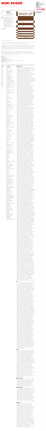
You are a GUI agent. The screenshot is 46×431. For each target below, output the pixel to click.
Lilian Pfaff (19, 176)
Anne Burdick (6, 17)
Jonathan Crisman (20, 160)
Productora (19, 224)
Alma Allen (19, 284)
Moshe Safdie (25, 204)
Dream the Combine (20, 120)
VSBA (18, 264)
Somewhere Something (27, 243)
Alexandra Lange (20, 351)
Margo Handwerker (30, 188)
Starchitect (29, 246)
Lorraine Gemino (25, 178)
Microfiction (25, 397)
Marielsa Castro (28, 189)
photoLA (7, 170)
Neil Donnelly (22, 366)
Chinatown (26, 408)
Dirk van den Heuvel (24, 119)
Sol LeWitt (21, 336)
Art (17, 281)
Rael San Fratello (29, 225)
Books (37, 3)
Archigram (28, 83)
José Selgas (29, 162)
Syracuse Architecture (10, 186)
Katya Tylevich (22, 396)
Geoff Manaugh (8, 21)
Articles (38, 2)
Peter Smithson (31, 219)
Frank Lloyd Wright (23, 134)
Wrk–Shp (21, 376)
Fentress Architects (21, 128)
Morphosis (19, 204)
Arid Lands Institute (25, 87)
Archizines (31, 86)
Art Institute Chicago (10, 92)
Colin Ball (28, 106)
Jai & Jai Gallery (9, 130)
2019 (2, 73)
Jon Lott (31, 159)
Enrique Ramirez (29, 124)
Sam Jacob (19, 235)
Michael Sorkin (20, 198)
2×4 (17, 350)
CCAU (7, 103)
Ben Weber (28, 289)
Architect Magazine (9, 76)
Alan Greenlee (19, 388)
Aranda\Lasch (19, 83)
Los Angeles (29, 413)
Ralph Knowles (19, 226)
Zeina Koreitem (30, 271)
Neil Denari (22, 208)
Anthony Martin (20, 389)
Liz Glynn (29, 317)
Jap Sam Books (8, 131)
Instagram (38, 12)
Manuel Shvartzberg (20, 186)
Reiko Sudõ (19, 370)
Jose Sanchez (23, 162)
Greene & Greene (28, 139)
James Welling (29, 309)
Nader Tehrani (19, 206)
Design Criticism (29, 357)
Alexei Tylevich (27, 351)
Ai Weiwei (19, 283)
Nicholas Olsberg (28, 209)
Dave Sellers (26, 110)
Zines (30, 272)
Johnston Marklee (26, 159)
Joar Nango (32, 311)
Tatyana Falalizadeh (25, 340)
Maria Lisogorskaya (20, 189)
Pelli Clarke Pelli (24, 218)
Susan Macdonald (25, 253)
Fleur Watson (31, 301)
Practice (26, 223)
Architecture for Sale (10, 84)
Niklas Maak (29, 210)
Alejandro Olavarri (22, 350)
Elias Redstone (20, 122)
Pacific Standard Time (10, 168)
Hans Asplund (27, 142)
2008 (2, 83)
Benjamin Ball (19, 92)
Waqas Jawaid (28, 375)
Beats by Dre (30, 379)
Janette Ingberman (24, 310)
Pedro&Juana (29, 217)
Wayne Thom (29, 265)
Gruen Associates (24, 141)
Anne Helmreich (26, 273)
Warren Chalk (27, 264)
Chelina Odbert (28, 102)
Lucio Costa (28, 414)
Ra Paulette (25, 328)
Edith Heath (22, 299)
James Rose (27, 152)
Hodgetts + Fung (27, 147)
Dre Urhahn (23, 298)
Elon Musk (30, 393)
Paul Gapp (27, 214)
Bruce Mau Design (20, 355)
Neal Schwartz (28, 207)
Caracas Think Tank (25, 406)
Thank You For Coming (25, 341)
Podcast (24, 398)
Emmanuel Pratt (20, 300)
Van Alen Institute (9, 209)
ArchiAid (24, 83)
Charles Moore (29, 101)
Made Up (8, 12)
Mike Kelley (25, 323)
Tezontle (18, 256)
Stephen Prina (24, 338)
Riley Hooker (19, 331)
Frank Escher (29, 133)
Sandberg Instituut (9, 176)
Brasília (26, 405)
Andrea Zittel (19, 285)
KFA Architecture (25, 169)
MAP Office (27, 186)
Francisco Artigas (24, 132)
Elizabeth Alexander (29, 299)
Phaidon (7, 169)
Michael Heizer (30, 322)
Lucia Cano (28, 181)
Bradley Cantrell (20, 405)
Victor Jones (25, 263)
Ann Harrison (20, 273)
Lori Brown (19, 178)
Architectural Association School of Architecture (10, 78)
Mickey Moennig (27, 199)
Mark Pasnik (25, 191)
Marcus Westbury (23, 415)
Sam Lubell (31, 235)
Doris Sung (30, 119)
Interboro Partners (24, 412)
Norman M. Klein (20, 367)
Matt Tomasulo (29, 415)
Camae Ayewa (27, 290)
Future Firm (27, 275)
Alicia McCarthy (30, 283)
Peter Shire (23, 368)
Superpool (28, 252)
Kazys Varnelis (20, 166)
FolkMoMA (22, 130)
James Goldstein (31, 151)
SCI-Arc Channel (9, 178)
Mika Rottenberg (20, 347)
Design (17, 349)
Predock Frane (32, 223)
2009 (2, 82)
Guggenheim (8, 121)
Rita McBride (25, 331)
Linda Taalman (31, 176)
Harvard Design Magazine (10, 122)
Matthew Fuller (23, 383)
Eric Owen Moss (25, 125)
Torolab (26, 261)
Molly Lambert (32, 397)
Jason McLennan (31, 153)
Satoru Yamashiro (23, 421)
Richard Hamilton (23, 330)
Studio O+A (19, 251)
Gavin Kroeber (28, 303)
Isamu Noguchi (19, 308)
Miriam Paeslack (30, 417)
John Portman (19, 158)
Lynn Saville (23, 318)
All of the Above (20, 75)
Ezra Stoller (23, 301)
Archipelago (8, 75)
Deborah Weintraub (30, 114)
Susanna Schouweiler (7, 25)
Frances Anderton (22, 360)
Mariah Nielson (23, 320)
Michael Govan (23, 322)
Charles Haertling (25, 100)
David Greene (23, 112)
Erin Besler (31, 125)
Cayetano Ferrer (26, 292)
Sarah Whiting (19, 237)
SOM (22, 243)
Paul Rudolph (31, 215)
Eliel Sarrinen (26, 122)
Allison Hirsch (20, 76)
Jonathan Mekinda (27, 160)
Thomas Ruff (19, 342)
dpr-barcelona (8, 113)
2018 (2, 74)
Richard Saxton (30, 330)
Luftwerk (18, 318)
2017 (2, 75)
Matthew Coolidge (30, 321)
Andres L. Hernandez (27, 285)
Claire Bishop (25, 293)
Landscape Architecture (10, 142)
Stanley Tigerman (23, 246)
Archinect (8, 74)
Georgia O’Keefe (24, 304)
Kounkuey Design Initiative (22, 171)
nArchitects (25, 206)
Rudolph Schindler (23, 234)
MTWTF (18, 366)
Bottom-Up (29, 404)
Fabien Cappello (29, 359)
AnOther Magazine (9, 72)
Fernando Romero (29, 128)
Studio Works (24, 251)
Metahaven (24, 365)
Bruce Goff (22, 96)
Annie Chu (28, 82)
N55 (32, 205)
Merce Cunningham (29, 396)
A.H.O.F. (18, 282)
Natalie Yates (22, 207)
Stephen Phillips (27, 247)
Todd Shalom (24, 342)
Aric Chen (19, 87)
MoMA (7, 159)
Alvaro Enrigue (26, 388)
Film (27, 301)
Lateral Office (26, 172)
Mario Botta (23, 190)
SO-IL (22, 242)
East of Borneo (29, 298)
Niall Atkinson (22, 209)
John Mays (31, 157)
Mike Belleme (19, 323)
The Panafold (8, 194)
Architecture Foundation (10, 85)
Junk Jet (7, 134)
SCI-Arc (7, 177)
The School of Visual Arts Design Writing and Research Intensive (10, 196)
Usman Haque (23, 385)
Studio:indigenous (22, 252)
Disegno (7, 111)
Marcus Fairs (24, 188)
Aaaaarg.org (22, 379)
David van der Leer (20, 113)
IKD (20, 149)
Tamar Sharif (19, 254)
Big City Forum (24, 404)
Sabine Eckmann (31, 234)
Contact (38, 6)
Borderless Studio (25, 94)
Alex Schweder (30, 73)
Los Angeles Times (9, 149)
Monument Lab (19, 398)
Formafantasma (25, 131)
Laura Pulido (23, 413)
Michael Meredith (29, 197)
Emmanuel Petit (23, 124)
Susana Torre (31, 253)
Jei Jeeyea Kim (22, 276)
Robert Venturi (27, 233)
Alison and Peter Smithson (22, 74)
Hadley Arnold (31, 141)
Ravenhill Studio (23, 369)
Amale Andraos (26, 76)
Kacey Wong (24, 312)
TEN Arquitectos (20, 255)
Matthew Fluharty (28, 346)
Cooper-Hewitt (29, 356)
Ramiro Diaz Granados (27, 226)
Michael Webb (25, 198)
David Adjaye (22, 111)
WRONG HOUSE (8, 217)
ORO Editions (8, 167)
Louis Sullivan (28, 180)
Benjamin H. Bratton (7, 18)
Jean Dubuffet (31, 310)
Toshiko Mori (31, 261)
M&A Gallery (8, 150)
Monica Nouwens (31, 323)
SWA (26, 423)
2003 (2, 85)
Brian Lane (22, 95)
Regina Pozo (29, 369)
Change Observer (9, 104)
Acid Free (8, 68)
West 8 (27, 266)
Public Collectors (24, 384)
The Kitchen (32, 341)
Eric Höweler (19, 125)
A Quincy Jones (20, 67)
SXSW (7, 185)
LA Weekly (8, 140)
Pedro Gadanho (23, 217)
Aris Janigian (26, 389)
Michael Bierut (30, 365)
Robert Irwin (30, 331)
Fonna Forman (27, 130)
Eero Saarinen (22, 121)
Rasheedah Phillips (20, 329)
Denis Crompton (25, 115)
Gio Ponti (29, 138)
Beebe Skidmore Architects (28, 91)
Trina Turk (23, 375)
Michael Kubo (19, 196)
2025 (2, 68)
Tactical (29, 423)
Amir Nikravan (31, 284)
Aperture (7, 73)
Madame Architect (9, 151)
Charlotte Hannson (20, 102)
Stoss (28, 422)
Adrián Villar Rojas (31, 282)
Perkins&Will (30, 218)
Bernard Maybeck (26, 92)
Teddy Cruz (31, 254)
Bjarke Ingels (22, 93)
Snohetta (18, 242)
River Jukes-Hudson (25, 370)
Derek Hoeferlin (23, 274)
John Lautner (22, 157)
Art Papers (8, 93)
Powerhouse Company (20, 223)
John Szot (31, 158)
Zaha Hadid (25, 271)
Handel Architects (20, 142)
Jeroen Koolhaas (20, 311)
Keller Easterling (24, 167)
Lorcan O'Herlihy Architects (27, 177)
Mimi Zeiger (11, 3)
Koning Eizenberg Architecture (26, 170)
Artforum (7, 95)
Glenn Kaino (30, 304)
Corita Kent (29, 294)
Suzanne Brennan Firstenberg (22, 339)
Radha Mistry (22, 225)
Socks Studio (26, 242)
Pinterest (19, 384)
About (37, 5)
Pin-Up (7, 171)
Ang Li (32, 272)
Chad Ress (32, 292)
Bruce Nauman (22, 290)
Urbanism (18, 402)
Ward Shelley (21, 264)
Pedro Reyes (22, 327)
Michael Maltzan (26, 196)
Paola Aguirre (20, 213)
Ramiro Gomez (31, 328)
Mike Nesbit (23, 200)
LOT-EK (18, 180)
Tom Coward (22, 261)
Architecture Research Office (23, 86)
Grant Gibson (22, 139)
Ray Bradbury (31, 228)
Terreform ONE (26, 255)
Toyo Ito (18, 262)
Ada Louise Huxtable (26, 68)
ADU (17, 403)
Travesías (8, 199)
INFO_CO (22, 361)
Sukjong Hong (22, 423)
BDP (21, 91)
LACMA (7, 141)
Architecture (11, 17)
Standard (27, 245)
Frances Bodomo (22, 302)
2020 (2, 72)
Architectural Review (10, 81)
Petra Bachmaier (29, 327)
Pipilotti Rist (20, 328)
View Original (3, 28)
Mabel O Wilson (29, 364)
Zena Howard (19, 272)
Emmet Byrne (9, 20)
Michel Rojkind (20, 199)
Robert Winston (27, 332)
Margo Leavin (27, 319)
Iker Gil (23, 149)
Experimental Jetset (21, 359)
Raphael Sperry (20, 227)
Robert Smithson (20, 332)
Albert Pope (21, 403)
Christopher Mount (24, 104)
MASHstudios (19, 365)
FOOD (18, 302)
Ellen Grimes (22, 123)
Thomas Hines (19, 279)
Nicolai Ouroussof (22, 210)
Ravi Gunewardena (24, 228)
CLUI (26, 294)
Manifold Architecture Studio (28, 185)
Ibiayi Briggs (27, 148)
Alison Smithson (31, 74)
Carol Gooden (28, 291)
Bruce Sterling (6, 19)
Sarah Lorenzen (31, 236)
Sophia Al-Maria (23, 337)
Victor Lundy (30, 263)
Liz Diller (19, 177)
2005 (2, 84)
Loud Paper (38, 7)
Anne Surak (23, 82)
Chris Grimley (24, 103)
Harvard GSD (8, 123)
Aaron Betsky (25, 67)
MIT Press (8, 157)
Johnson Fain (19, 159)
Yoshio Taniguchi (23, 270)
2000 (2, 86)
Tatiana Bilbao (25, 254)
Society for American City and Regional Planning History (10, 180)
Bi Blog (7, 100)
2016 (2, 76)
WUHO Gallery (8, 218)
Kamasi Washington (26, 395)
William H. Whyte (26, 426)
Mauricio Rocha (27, 194)
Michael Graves (23, 195)
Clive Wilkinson (25, 105)
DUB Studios (27, 120)
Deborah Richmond (23, 114)
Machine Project (30, 318)
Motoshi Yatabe (25, 205)
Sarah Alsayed (19, 236)
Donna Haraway (20, 393)
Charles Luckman (23, 101)
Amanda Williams (25, 284)
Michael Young (32, 198)
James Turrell (22, 309)
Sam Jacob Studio (24, 235)
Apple (26, 379)
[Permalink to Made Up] (25, 25)
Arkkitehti (8, 86)
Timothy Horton (31, 425)
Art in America (8, 91)
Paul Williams (19, 216)
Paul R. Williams (25, 215)
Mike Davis (24, 417)
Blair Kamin (27, 93)
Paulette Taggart (26, 216)
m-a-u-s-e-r (22, 364)
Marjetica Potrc (30, 320)
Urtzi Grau (29, 262)
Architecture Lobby (27, 85)
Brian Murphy (27, 95)
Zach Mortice (19, 271)
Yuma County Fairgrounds (10, 219)
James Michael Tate (21, 152)
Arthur (7, 96)
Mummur (29, 205)
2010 (2, 81)
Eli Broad (25, 393)
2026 (2, 67)
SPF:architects (26, 244)
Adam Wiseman (23, 282)
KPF (29, 171)
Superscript (19, 253)
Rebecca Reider (29, 398)
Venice (18, 426)
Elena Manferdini (29, 121)
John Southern (25, 158)
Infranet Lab (22, 150)
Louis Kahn (22, 180)
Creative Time (19, 295)
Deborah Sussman (22, 357)
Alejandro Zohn (24, 73)
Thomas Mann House (9, 198)
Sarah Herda (25, 236)
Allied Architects (27, 75)
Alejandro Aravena (22, 72)
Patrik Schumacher (26, 213)
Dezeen (7, 110)
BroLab (29, 405)
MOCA (7, 158)
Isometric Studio (20, 151)
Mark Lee (20, 191)
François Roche (23, 133)
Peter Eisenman (25, 219)
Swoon (30, 339)
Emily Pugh (22, 275)
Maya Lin (18, 322)
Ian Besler (21, 148)
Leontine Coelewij (23, 317)
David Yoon (27, 113)
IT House (26, 151)
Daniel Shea (25, 295)
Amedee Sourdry (23, 77)
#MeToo (18, 379)
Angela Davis (32, 388)
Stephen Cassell (20, 247)
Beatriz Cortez (23, 289)
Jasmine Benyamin (23, 153)
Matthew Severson (20, 416)
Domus (7, 112)
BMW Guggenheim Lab (9, 102)
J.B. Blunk (29, 308)
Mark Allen (19, 321)
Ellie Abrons (27, 123)
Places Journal (8, 172)
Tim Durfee (8, 26)
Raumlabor (19, 228)
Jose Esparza (25, 161)
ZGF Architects (25, 272)
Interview (8, 128)
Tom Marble (12, 26)
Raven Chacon (27, 329)
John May (27, 157)
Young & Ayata (30, 270)
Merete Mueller (20, 397)
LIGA (7, 143)
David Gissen (28, 111)
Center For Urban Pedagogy (28, 407)
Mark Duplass (24, 321)
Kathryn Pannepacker (24, 313)
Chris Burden (19, 293)
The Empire (23, 256)
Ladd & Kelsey (19, 172)
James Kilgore (29, 394)
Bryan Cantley (27, 96)
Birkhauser (8, 101)
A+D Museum (8, 67)
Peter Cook (19, 219)
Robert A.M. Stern (25, 232)
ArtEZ (7, 94)
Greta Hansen (24, 140)
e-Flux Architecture (9, 115)
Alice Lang (24, 283)
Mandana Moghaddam (20, 319)
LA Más (31, 171)
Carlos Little (22, 291)
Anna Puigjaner (26, 81)
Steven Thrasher (23, 422)
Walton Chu (29, 385)
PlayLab (28, 368)
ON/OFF (25, 367)
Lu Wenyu (23, 181)
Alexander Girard (30, 350)
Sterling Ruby (30, 338)
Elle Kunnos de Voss (21, 358)
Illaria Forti (28, 149)
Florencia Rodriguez (24, 129)
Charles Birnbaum (20, 408)
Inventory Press (9, 129)
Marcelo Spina (22, 187)
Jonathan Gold (19, 395)
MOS (22, 204)
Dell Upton (19, 115)
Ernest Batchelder (27, 300)
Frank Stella (28, 302)
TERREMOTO (32, 255)
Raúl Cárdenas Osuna (27, 227)
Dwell (7, 114)
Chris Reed (31, 408)
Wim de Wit (25, 279)
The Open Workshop (29, 257)
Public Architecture (26, 224)
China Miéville (23, 356)
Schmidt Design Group (27, 238)
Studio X (29, 251)
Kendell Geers (31, 313)
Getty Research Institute (22, 138)
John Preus (19, 312)
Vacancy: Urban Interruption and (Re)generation (9, 207)
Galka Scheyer (22, 303)
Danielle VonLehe (20, 110)
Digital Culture (19, 378)
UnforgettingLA (24, 262)
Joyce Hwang (28, 276)
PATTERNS (22, 214)
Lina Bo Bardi (25, 176)
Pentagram (29, 367)
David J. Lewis (30, 112)
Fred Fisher (30, 134)
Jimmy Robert (26, 311)
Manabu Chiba (19, 185)
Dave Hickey (30, 295)
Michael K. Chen (30, 195)
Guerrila (18, 412)
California (19, 406)
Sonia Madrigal (27, 336)
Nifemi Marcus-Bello (30, 366)
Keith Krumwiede (26, 166)
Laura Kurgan (32, 172)
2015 (2, 77)
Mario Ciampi (28, 190)
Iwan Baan (25, 308)
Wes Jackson (23, 266)
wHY (30, 266)
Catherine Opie (20, 292)
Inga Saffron (27, 150)
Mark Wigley (30, 191)
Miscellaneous (19, 387)
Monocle (7, 160)
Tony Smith (30, 342)
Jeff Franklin (27, 361)
